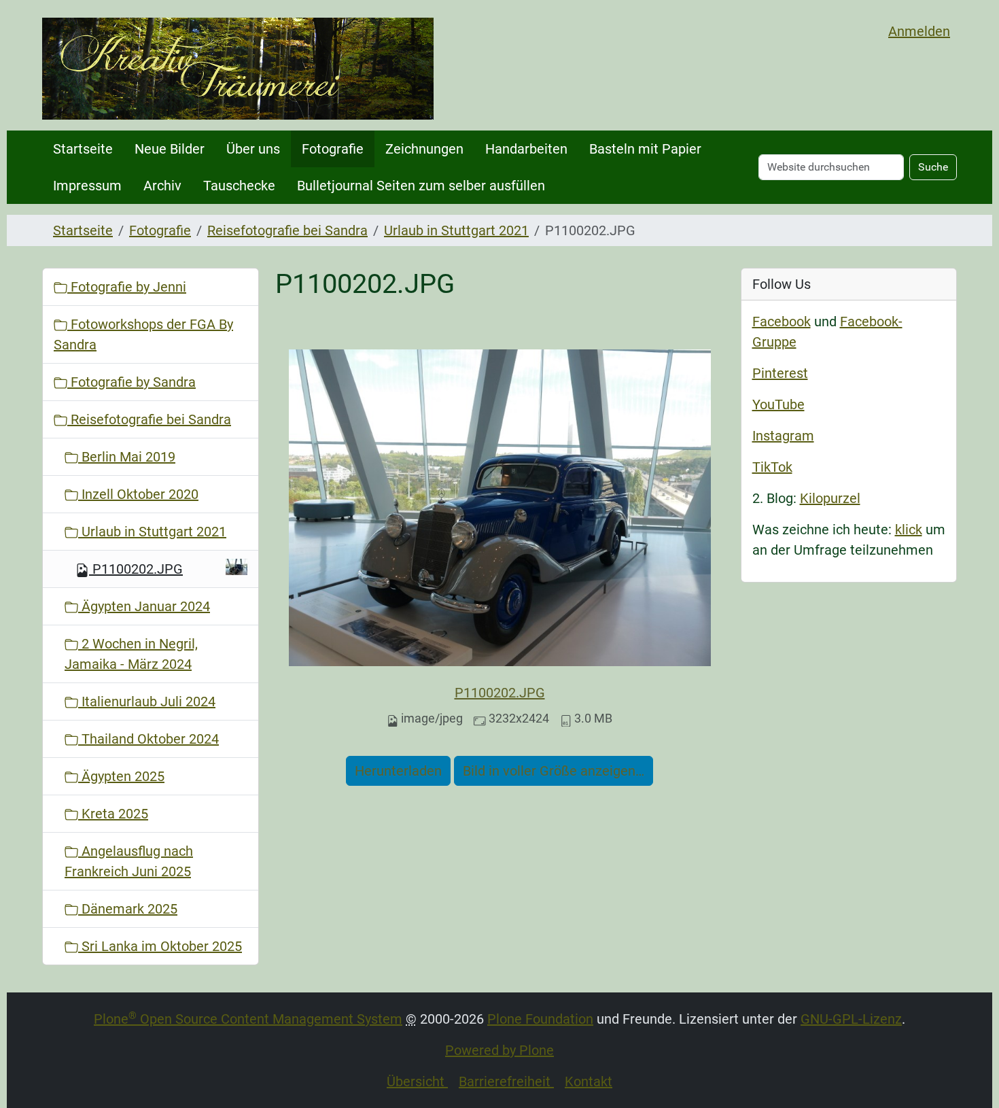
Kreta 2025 (113, 814)
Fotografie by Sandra (131, 382)
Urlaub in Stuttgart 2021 (456, 230)
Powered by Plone (499, 1050)
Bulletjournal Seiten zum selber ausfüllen (421, 185)
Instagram (783, 436)
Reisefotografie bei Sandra (287, 230)
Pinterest (780, 373)
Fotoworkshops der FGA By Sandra (143, 334)
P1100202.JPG (500, 693)
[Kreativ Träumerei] (238, 69)
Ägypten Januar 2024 (144, 606)
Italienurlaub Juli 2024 (146, 701)
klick (908, 529)
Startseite (83, 149)
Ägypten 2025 (121, 776)
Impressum (87, 185)
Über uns (253, 149)
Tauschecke (239, 185)
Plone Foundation (540, 1019)
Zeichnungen (424, 149)
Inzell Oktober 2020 (138, 494)
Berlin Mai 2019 (126, 457)
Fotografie (333, 149)
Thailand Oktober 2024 (148, 739)
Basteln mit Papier (645, 149)
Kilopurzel (830, 498)
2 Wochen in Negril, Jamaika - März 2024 (131, 654)
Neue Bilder (170, 149)
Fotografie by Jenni (126, 287)
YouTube (778, 404)
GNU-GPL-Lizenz (851, 1019)
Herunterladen (398, 771)
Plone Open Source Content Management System (248, 1019)
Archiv (162, 185)
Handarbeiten (526, 149)
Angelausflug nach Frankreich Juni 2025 (129, 861)
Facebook (781, 321)
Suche (933, 166)
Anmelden (919, 31)
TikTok (772, 467)
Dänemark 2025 (127, 909)
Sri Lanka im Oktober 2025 (160, 946)
